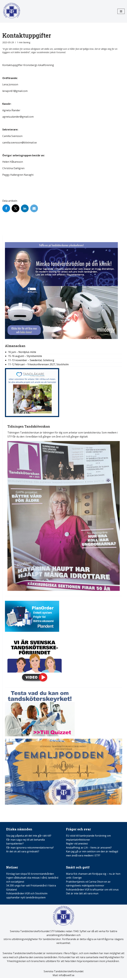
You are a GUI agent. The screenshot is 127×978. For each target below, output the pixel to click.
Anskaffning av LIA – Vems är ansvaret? (89, 847)
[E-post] (34, 208)
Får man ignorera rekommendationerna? (30, 847)
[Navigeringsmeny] (121, 11)
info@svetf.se (66, 975)
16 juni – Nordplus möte (22, 352)
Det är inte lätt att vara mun (82, 893)
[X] (15, 208)
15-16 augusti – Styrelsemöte (25, 356)
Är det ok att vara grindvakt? (22, 851)
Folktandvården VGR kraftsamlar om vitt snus (92, 889)
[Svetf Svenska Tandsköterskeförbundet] (11, 11)
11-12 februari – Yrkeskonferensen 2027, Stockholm (38, 364)
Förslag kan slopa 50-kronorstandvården (30, 873)
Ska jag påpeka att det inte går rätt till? (28, 835)
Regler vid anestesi (77, 843)
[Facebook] (6, 208)
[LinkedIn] (25, 208)
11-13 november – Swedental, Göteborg (31, 360)
